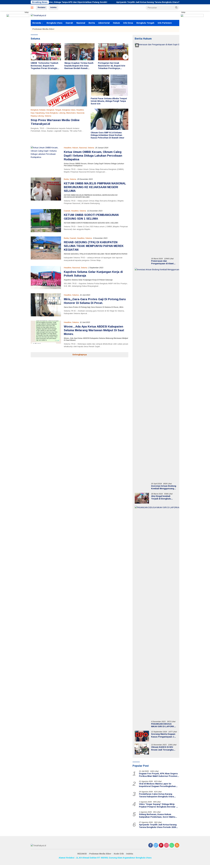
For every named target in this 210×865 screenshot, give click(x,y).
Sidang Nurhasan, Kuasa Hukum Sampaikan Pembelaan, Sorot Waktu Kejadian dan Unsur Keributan (157, 815)
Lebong (62, 113)
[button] (176, 7)
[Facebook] (150, 845)
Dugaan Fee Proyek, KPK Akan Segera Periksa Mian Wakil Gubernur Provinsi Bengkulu (158, 774)
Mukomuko (71, 113)
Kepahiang (40, 113)
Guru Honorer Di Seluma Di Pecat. (105, 307)
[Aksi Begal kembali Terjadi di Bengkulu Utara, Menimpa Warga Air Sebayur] (142, 498)
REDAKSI (82, 854)
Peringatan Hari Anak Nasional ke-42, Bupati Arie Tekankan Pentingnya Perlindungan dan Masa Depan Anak (78, 66)
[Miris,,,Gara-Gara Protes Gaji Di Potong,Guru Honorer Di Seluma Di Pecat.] (46, 304)
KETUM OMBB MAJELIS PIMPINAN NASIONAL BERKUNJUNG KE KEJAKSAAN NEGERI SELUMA (95, 187)
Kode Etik (119, 854)
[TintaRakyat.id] (38, 15)
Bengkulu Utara (54, 23)
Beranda (36, 23)
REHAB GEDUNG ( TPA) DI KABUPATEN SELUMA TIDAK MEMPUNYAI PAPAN (95, 254)
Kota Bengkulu (52, 113)
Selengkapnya (79, 354)
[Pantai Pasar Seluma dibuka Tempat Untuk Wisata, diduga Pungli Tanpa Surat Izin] (109, 85)
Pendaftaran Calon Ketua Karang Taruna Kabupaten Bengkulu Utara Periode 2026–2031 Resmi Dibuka (156, 795)
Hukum (116, 23)
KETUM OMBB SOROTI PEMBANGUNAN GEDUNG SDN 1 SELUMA (91, 223)
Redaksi (41, 7)
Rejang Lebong (37, 116)
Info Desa (128, 23)
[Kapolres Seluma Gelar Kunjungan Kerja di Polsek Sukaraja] (46, 277)
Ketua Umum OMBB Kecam (75, 164)
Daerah (69, 23)
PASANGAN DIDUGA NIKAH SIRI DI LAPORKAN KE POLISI (164, 725)
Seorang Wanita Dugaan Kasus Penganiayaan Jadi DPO (164, 735)
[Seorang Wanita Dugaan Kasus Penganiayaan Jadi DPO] (142, 736)
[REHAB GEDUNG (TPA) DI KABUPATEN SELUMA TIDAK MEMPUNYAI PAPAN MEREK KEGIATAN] (46, 249)
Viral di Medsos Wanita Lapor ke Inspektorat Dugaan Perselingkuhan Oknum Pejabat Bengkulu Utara (157, 785)
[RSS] (177, 845)
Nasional (80, 23)
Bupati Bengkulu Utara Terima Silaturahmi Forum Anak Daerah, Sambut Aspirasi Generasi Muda (111, 66)
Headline (80, 110)
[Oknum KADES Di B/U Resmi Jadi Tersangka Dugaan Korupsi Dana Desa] (142, 749)
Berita (92, 23)
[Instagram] (166, 845)
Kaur (32, 113)
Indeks (53, 7)
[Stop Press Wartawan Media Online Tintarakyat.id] (59, 90)
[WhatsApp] (171, 845)
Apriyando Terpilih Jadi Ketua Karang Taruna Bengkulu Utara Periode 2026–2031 (125, 2)
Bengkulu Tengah (145, 23)
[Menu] (33, 7)
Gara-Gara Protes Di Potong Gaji (77, 307)
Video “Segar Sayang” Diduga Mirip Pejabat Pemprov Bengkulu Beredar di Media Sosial (158, 805)
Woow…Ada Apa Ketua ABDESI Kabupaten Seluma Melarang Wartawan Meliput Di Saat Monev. (94, 330)
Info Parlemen (165, 23)
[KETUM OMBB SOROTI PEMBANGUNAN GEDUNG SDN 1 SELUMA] (46, 220)
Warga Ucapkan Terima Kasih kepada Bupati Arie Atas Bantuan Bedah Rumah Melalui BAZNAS (45, 66)
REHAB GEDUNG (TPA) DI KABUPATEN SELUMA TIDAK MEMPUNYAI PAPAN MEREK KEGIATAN (94, 246)
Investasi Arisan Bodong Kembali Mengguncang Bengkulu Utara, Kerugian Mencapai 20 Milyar (163, 487)
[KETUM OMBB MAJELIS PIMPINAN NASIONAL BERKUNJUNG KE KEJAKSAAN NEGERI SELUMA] (46, 191)
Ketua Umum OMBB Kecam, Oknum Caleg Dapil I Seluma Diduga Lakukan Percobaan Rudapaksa (93, 155)
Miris (121, 307)
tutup (27, 12)
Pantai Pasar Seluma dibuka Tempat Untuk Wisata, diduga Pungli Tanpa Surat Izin (109, 101)
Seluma (48, 116)
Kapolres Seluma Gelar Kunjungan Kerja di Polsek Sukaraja (88, 280)
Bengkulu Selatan (38, 110)
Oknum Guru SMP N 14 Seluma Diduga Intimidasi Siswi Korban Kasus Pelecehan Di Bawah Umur (107, 135)
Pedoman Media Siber (43, 29)
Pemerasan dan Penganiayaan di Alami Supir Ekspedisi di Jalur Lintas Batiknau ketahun (163, 262)
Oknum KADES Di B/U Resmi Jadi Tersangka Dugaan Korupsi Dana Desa (162, 748)
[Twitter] (156, 845)
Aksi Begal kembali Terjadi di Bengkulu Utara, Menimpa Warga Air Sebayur (164, 497)
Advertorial (104, 23)
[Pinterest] (161, 845)
